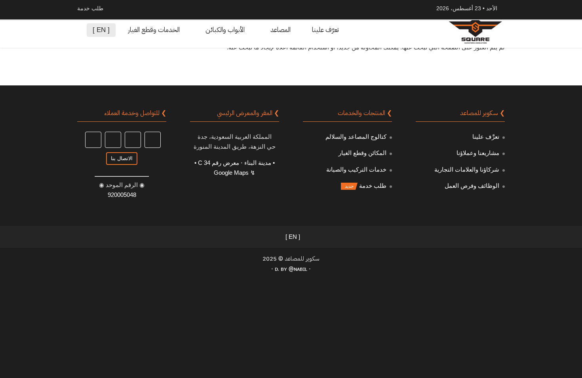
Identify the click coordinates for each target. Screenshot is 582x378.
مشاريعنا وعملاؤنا (477, 152)
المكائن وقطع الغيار (362, 152)
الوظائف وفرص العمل (472, 185)
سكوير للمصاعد (302, 258)
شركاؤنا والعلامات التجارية (466, 169)
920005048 (122, 194)
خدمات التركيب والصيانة (356, 169)
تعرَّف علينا (485, 136)
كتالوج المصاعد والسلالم (355, 136)
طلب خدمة (372, 185)
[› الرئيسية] (364, 30)
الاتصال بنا (122, 158)
